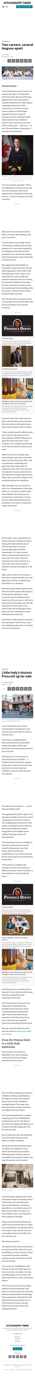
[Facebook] (9, 61)
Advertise (17, 1341)
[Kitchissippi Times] (17, 3)
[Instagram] (13, 1356)
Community (6, 41)
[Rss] (25, 1356)
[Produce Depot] (17, 325)
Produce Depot (7, 338)
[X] (13, 61)
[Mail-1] (10, 1356)
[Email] (26, 61)
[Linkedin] (21, 61)
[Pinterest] (17, 61)
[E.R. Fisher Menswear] (17, 356)
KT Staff (6, 54)
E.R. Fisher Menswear (9, 369)
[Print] (30, 61)
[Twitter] (21, 1356)
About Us (17, 1336)
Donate (17, 1340)
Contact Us (17, 1338)
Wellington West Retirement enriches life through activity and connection (17, 402)
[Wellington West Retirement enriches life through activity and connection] (17, 388)
